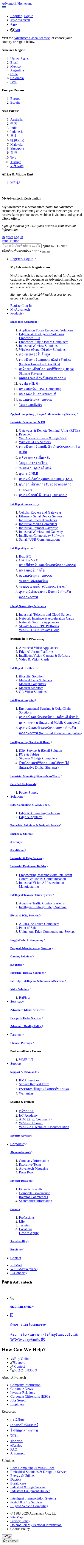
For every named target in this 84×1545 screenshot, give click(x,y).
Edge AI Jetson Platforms (36, 651)
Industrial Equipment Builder (28, 866)
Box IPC (25, 556)
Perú (13, 82)
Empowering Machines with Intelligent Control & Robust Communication (45, 877)
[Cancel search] (48, 252)
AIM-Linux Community (35, 1119)
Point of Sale (27, 928)
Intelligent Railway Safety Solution (43, 907)
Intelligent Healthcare (23, 668)
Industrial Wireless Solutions (38, 346)
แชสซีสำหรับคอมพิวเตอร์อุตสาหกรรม (47, 565)
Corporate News (21, 1389)
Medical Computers (32, 684)
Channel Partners (21, 1043)
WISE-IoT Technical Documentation (44, 1127)
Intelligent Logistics (22, 700)
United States (19, 58)
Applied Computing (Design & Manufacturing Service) (43, 414)
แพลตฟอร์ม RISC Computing (40, 389)
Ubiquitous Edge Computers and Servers (47, 931)
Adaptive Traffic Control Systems (42, 903)
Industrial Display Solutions (27, 972)
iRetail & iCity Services (24, 915)
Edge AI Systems (30, 817)
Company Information (34, 1161)
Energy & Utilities (21, 833)
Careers (15, 1209)
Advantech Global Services (26, 1009)
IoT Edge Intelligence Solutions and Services (37, 981)
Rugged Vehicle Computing (26, 940)
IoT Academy (28, 1115)
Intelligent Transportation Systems (31, 894)
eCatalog (16, 1445)
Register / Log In (21, 259)
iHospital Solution (31, 676)
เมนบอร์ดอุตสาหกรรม (35, 399)
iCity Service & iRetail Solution (40, 750)
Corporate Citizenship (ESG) (30, 1396)
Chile (14, 74)
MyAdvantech (20, 20)
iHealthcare (17, 850)
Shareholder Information (35, 1201)
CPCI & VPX (28, 560)
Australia (16, 119)
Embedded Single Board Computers (43, 342)
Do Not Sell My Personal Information (36, 1525)
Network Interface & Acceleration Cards (46, 618)
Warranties (26, 1093)
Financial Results (30, 1189)
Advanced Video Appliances (38, 648)
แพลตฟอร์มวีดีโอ (32, 570)
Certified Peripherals (23, 784)
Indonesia (16, 131)
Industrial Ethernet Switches (38, 520)
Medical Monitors (31, 688)
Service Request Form (34, 1084)
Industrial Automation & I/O (27, 422)
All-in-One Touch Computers (39, 924)
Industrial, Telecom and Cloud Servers (45, 614)
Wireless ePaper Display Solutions (42, 349)
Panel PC (25, 434)
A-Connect (17, 1273)
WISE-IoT (26, 1059)
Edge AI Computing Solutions (39, 813)
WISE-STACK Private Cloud (39, 630)
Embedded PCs (29, 338)
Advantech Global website (32, 38)
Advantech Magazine (33, 1168)
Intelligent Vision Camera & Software (44, 655)
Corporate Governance (34, 1193)
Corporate (17, 1144)
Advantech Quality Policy (26, 1026)
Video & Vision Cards (34, 659)
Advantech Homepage (17, 3)
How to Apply (29, 1233)
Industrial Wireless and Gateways (41, 532)
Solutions (16, 796)
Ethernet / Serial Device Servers (40, 516)
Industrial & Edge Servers (26, 858)
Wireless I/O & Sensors (35, 442)
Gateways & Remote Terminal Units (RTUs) (49, 430)
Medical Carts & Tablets (35, 680)
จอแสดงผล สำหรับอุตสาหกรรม (42, 378)
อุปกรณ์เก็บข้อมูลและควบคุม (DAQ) (46, 479)
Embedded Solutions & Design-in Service (35, 825)
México (15, 66)
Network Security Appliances (39, 622)
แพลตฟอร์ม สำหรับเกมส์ (37, 394)
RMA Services (29, 1080)
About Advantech (20, 1152)
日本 (13, 136)
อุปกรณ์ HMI (28, 473)
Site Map (16, 1517)
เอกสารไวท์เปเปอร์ (24, 1425)
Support (15, 1063)
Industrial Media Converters (38, 524)
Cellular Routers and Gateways (40, 512)
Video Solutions (19, 989)
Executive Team (30, 1164)
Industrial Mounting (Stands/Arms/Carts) (35, 776)
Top (8, 1536)
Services (16, 1001)
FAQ (13, 1449)
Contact (15, 1258)
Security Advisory (21, 1135)
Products (16, 313)
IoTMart (16, 1265)
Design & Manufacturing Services (30, 948)
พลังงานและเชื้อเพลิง (34, 457)
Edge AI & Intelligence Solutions (41, 334)
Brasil (14, 62)
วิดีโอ (14, 1436)
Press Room (27, 1172)
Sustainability (18, 1241)
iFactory (15, 842)
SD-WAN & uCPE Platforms (39, 626)
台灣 (13, 152)
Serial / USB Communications (39, 539)
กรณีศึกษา (18, 1419)
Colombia (17, 78)
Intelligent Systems (21, 548)
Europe (15, 98)
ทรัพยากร (26, 1111)
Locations (25, 1229)
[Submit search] (44, 252)
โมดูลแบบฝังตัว (30, 405)
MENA (15, 182)
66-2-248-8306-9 (25, 1370)
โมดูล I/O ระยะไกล (33, 463)
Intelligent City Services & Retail (30, 742)
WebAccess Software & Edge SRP (43, 438)
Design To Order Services (25, 1018)
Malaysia (16, 144)
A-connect (17, 1453)
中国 (13, 123)
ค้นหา (14, 24)
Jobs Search (18, 1400)
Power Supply (28, 792)
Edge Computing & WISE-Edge (29, 804)
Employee (16, 1249)
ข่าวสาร (16, 1441)
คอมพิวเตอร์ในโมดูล (34, 354)
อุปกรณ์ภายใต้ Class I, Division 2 (43, 495)
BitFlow (24, 997)
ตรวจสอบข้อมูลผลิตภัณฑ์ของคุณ (44, 1089)
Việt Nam (16, 166)
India (13, 128)
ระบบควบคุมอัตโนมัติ (35, 468)
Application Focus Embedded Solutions (46, 330)
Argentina (17, 70)
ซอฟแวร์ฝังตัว (29, 383)
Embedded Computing (23, 321)
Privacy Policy (20, 1521)
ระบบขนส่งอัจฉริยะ (33, 581)
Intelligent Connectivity (24, 504)
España (15, 102)
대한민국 (17, 140)
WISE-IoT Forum (31, 1123)
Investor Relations (21, 1180)
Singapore (17, 148)
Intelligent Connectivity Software (41, 535)
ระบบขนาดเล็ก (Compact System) (43, 586)
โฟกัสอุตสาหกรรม (24, 1430)
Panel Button (10, 241)
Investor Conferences (33, 1197)
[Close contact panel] (3, 1291)
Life (22, 1221)
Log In (28, 16)
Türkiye (15, 162)
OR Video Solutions (33, 692)
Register (16, 16)
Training (24, 1225)
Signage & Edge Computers (38, 758)
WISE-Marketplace (23, 1269)
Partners (15, 1034)
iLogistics (16, 964)
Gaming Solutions (21, 956)
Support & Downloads (24, 1071)
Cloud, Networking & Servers (28, 606)
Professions (26, 1217)
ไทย (17, 30)
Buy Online (22, 1359)
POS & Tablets (29, 754)
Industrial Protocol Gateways (38, 528)
